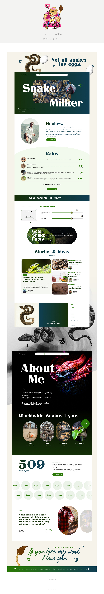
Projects (46, 34)
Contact (58, 34)
